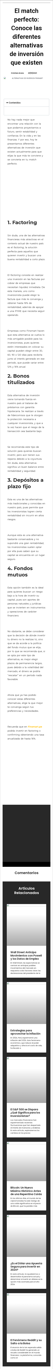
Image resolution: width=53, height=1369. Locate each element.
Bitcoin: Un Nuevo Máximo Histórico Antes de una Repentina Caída (26, 1191)
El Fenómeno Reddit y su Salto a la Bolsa (26, 1341)
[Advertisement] (26, 772)
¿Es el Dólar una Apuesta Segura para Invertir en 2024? (26, 1267)
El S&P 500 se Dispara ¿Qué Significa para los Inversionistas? (25, 1113)
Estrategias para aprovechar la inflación (25, 1032)
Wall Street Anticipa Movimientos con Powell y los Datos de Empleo (26, 955)
